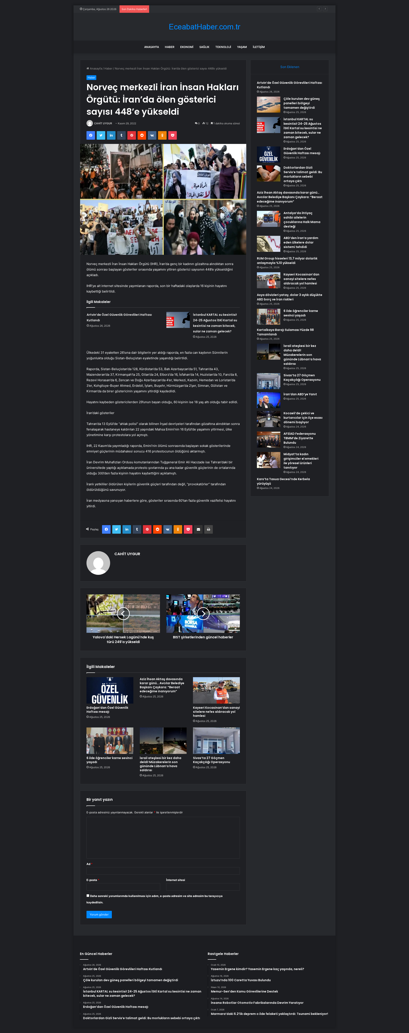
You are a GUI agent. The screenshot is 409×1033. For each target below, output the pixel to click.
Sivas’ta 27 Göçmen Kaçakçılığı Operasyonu (211, 760)
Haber (169, 47)
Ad (89, 864)
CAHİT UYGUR (103, 123)
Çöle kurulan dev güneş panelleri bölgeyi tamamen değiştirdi (302, 103)
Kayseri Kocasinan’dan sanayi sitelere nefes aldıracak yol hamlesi (216, 712)
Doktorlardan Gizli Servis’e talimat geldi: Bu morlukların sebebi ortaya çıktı (303, 174)
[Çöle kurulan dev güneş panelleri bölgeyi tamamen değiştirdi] (268, 105)
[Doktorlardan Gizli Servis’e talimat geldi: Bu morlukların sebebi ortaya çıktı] (268, 173)
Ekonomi (186, 47)
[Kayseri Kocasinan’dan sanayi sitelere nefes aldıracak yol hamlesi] (216, 690)
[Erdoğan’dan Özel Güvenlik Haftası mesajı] (109, 690)
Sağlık (204, 47)
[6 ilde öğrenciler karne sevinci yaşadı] (109, 740)
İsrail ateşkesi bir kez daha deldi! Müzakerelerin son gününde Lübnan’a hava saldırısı (160, 764)
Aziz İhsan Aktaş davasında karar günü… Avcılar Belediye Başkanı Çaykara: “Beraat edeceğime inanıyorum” (162, 685)
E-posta (92, 880)
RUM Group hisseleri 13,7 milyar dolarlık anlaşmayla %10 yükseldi (287, 260)
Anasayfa (151, 47)
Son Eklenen (289, 67)
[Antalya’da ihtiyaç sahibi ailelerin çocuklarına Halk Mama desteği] (268, 219)
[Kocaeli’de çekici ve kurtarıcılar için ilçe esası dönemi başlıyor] (268, 419)
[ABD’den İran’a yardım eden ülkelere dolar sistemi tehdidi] (268, 244)
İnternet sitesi (175, 880)
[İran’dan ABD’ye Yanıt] (268, 400)
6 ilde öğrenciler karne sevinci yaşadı (109, 760)
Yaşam (242, 47)
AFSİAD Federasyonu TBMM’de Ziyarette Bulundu (300, 438)
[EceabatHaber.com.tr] (204, 27)
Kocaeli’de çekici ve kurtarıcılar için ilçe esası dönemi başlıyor (303, 417)
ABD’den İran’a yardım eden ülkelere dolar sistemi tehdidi (301, 242)
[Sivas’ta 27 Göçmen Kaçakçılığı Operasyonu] (216, 740)
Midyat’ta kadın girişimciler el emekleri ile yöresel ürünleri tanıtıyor (301, 461)
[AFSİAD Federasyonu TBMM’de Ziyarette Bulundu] (268, 440)
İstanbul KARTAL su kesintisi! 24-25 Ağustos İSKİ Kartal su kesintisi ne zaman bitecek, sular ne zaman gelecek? (225, 9)
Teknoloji (223, 47)
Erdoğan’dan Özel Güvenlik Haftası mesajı (107, 710)
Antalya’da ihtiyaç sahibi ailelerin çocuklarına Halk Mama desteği (302, 220)
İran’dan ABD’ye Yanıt (300, 394)
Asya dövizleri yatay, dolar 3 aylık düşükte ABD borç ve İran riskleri (289, 297)
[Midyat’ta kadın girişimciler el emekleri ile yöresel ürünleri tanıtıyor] (268, 460)
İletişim (259, 47)
